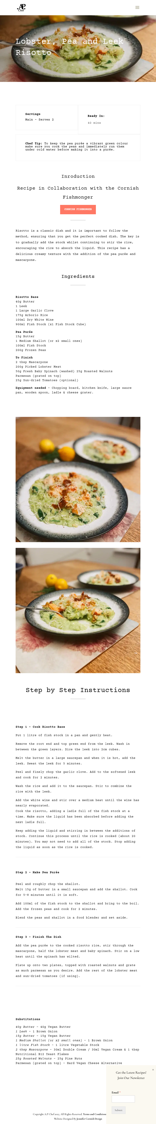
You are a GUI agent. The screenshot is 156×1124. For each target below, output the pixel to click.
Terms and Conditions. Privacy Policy (103, 1114)
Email (116, 1092)
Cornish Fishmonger (78, 209)
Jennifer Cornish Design (89, 1118)
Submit (119, 1110)
